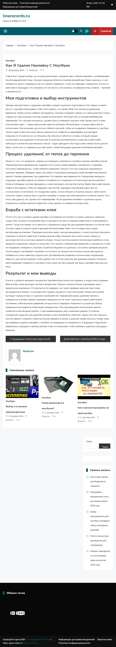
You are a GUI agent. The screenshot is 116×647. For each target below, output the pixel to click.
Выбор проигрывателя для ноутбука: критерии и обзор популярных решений (100, 521)
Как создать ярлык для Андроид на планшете (99, 481)
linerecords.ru (16, 16)
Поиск (89, 441)
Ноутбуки (10, 61)
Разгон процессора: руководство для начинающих (99, 540)
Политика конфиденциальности (35, 3)
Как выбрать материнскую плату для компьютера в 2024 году (99, 499)
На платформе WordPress (38, 639)
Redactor (33, 70)
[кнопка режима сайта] (75, 31)
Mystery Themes (30, 643)
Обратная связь (10, 3)
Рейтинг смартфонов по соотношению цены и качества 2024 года (100, 558)
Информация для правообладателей (20, 7)
